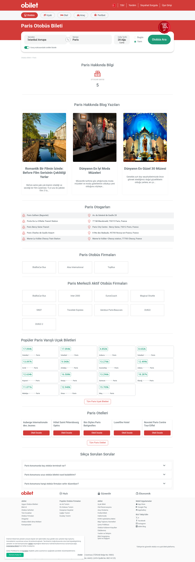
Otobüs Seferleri (27, 510)
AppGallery (142, 510)
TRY (122, 5)
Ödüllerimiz (102, 530)
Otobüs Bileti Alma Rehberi (31, 522)
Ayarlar (80, 555)
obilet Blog (142, 526)
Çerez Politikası (103, 525)
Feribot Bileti (102, 513)
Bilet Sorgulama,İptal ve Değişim (104, 537)
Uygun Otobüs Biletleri (29, 504)
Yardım (132, 5)
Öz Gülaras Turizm (66, 507)
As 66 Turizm (64, 504)
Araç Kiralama (103, 510)
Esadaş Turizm (65, 516)
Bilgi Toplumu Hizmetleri (107, 522)
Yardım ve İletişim (104, 533)
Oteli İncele (36, 433)
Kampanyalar (26, 525)
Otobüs (31, 15)
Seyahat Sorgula (149, 5)
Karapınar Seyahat (66, 510)
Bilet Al (24, 507)
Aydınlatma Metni (12, 546)
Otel (65, 15)
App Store (141, 504)
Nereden (31, 37)
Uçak (49, 15)
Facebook (141, 521)
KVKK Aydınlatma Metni (106, 519)
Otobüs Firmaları (27, 516)
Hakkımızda (102, 516)
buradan (25, 551)
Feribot (101, 15)
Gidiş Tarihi (122, 37)
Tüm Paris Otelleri (97, 442)
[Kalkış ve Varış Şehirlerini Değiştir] (68, 39)
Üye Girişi (167, 5)
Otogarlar (24, 519)
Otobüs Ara (159, 39)
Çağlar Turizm (65, 513)
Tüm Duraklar (26, 513)
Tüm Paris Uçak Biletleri (97, 401)
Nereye (75, 37)
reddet (30, 544)
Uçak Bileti (102, 504)
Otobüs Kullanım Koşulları (107, 528)
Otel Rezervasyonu (105, 507)
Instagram (142, 524)
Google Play (142, 507)
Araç (82, 15)
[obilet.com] (36, 7)
